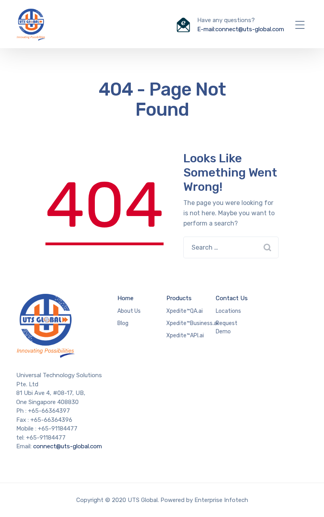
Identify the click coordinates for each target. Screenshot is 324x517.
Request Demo (226, 327)
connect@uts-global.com (67, 446)
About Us (129, 311)
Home (125, 298)
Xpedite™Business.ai (192, 323)
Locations (228, 311)
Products (179, 298)
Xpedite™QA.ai (184, 311)
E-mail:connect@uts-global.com (240, 29)
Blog (122, 323)
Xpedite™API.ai (185, 335)
